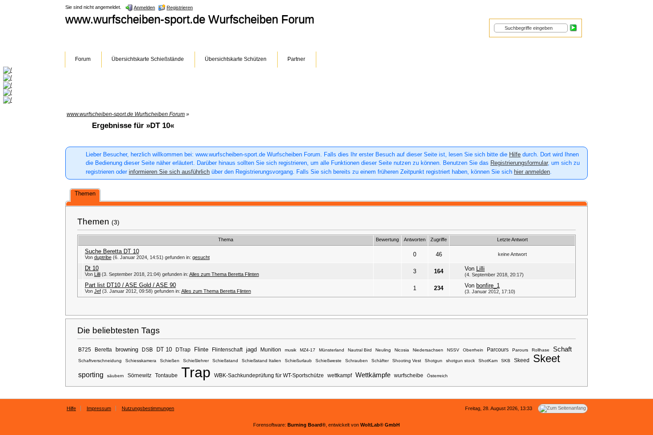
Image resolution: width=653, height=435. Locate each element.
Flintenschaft (227, 349)
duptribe (102, 257)
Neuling (383, 349)
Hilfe (515, 154)
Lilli (97, 274)
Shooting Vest (406, 360)
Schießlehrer (196, 360)
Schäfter (380, 360)
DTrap (183, 349)
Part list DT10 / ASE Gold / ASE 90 (130, 285)
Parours (520, 349)
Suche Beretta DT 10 (112, 251)
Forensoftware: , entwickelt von (326, 424)
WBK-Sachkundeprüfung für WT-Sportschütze (269, 375)
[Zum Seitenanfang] (562, 408)
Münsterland (331, 349)
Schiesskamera (140, 360)
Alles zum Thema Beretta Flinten (224, 274)
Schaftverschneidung (100, 360)
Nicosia (401, 349)
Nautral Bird (360, 349)
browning (126, 349)
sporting (91, 375)
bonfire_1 (488, 285)
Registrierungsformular (519, 163)
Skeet (546, 358)
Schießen (169, 360)
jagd (251, 349)
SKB (505, 360)
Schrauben (356, 360)
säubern (115, 375)
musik (290, 349)
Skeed (522, 360)
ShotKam (488, 360)
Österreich (437, 375)
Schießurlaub (298, 360)
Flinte (201, 349)
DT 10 (164, 349)
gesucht (201, 257)
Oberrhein (473, 349)
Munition (270, 349)
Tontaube (166, 375)
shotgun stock (460, 360)
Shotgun (433, 360)
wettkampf (339, 375)
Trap (196, 372)
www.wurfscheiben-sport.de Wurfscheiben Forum (190, 19)
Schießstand (225, 360)
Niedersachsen (428, 349)
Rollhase (540, 349)
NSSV (453, 349)
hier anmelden (532, 171)
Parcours (498, 349)
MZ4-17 (307, 349)
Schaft (562, 349)
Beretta (103, 349)
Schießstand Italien (261, 360)
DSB (147, 349)
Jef (97, 291)
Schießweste (328, 360)
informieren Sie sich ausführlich (169, 171)
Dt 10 (92, 268)
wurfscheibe (408, 375)
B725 (84, 349)
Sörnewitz (139, 375)
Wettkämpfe (372, 375)
